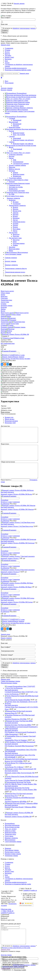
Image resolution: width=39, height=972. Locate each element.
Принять (34, 963)
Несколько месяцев (11, 421)
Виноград (16, 234)
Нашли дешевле (18, 357)
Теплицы (12, 171)
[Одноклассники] (5, 364)
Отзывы (7, 50)
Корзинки (16, 218)
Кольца (15, 216)
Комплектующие (24, 102)
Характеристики (6, 322)
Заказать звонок (19, 3)
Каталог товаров (6, 88)
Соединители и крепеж (21, 163)
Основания (16, 203)
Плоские (12, 181)
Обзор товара (5, 314)
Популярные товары (12, 850)
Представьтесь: (6, 480)
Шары (11, 250)
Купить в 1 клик (19, 355)
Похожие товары (6, 327)
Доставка (8, 55)
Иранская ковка (14, 249)
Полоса (15, 227)
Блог (6, 61)
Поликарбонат (22, 93)
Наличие (4, 329)
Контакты (8, 59)
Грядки (11, 158)
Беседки (11, 156)
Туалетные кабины (15, 178)
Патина (15, 225)
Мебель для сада (14, 169)
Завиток (15, 213)
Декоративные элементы (17, 205)
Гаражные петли (14, 185)
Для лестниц (13, 232)
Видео (3, 332)
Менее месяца (9, 419)
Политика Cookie (20, 970)
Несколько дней (10, 423)
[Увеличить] (15, 334)
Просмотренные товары (9, 683)
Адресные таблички (15, 154)
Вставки (15, 202)
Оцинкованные (18, 162)
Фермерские (17, 176)
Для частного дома (15, 238)
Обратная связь (6, 909)
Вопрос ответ (9, 57)
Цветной (16, 125)
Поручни (16, 236)
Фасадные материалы (29, 95)
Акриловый (17, 138)
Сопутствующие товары (13, 841)
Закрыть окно (5, 45)
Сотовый (12, 118)
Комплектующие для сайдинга (23, 140)
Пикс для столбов (19, 134)
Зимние (15, 172)
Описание (4, 320)
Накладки (16, 240)
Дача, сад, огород (24, 99)
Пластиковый (17, 149)
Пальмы (15, 223)
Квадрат (15, 214)
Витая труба (17, 211)
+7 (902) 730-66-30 (7, 3)
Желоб (11, 147)
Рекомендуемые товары (13, 854)
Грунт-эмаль (19, 106)
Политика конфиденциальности (16, 68)
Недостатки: (5, 444)
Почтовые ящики (19, 243)
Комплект (4, 318)
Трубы (11, 151)
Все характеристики (8, 343)
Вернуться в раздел (7, 313)
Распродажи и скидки (12, 852)
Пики (15, 241)
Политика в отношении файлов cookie (18, 70)
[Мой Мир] (7, 364)
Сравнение (16, 502)
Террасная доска (23, 104)
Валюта (15, 207)
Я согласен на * (20, 946)
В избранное (5, 504)
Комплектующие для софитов (23, 143)
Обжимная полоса (19, 222)
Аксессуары (5, 323)
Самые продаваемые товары (10, 681)
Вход (6, 81)
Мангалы (12, 167)
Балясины (12, 200)
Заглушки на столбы (16, 187)
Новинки (8, 848)
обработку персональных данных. (24, 28)
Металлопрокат (22, 109)
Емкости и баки (23, 100)
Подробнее (4, 500)
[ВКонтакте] (2, 364)
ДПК (14, 160)
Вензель (15, 209)
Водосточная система (28, 97)
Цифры (15, 245)
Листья (15, 220)
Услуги (7, 52)
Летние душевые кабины (17, 165)
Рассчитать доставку (23, 358)
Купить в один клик (23, 948)
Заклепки (12, 247)
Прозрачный (17, 120)
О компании (9, 48)
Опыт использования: (8, 414)
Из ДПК (11, 194)
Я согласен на (20, 28)
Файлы (3, 331)
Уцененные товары (11, 855)
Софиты (11, 142)
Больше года (9, 417)
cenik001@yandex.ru (30, 890)
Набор (3, 316)
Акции (7, 63)
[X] (10, 364)
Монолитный (13, 122)
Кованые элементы (26, 108)
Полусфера (16, 229)
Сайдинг (12, 136)
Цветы (15, 231)
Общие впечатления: (8, 462)
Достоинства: (5, 426)
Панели (11, 131)
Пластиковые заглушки (17, 190)
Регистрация (9, 83)
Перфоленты (13, 189)
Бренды (7, 53)
